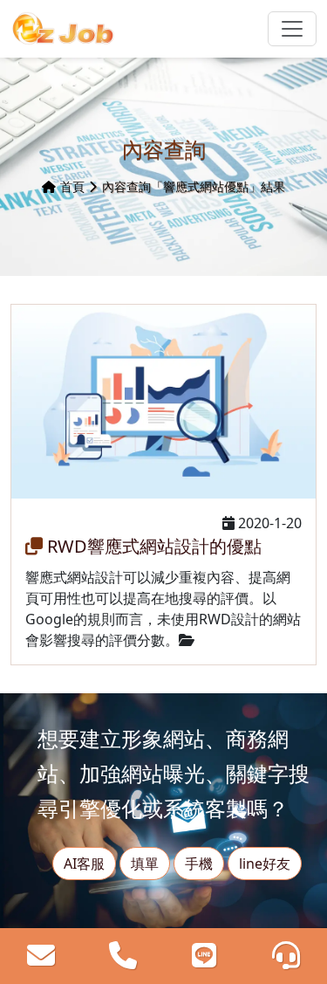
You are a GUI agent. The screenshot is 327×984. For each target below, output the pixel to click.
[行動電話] (123, 956)
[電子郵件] (41, 956)
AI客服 (84, 863)
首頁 (72, 186)
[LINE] (204, 956)
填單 (145, 863)
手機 (199, 863)
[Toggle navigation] (292, 28)
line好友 (264, 863)
